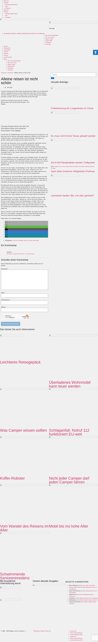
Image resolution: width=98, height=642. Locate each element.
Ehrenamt (10, 72)
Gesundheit (17, 33)
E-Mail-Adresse (5, 299)
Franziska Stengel (18, 240)
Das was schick (49, 37)
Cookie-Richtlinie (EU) (76, 634)
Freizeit (31, 33)
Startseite (3, 72)
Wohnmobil (36, 240)
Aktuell (6, 33)
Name (3, 292)
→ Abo (6, 6)
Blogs (43, 33)
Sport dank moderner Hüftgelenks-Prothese (73, 171)
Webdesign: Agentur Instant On (42, 631)
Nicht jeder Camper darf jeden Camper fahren (69, 480)
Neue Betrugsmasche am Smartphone (87, 598)
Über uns (6, 1)
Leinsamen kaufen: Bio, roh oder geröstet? (72, 195)
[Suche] (52, 78)
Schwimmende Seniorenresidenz (15, 576)
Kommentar (4, 269)
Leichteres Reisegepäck (20, 362)
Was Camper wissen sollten (23, 430)
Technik (23, 33)
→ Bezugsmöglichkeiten (10, 4)
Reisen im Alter (28, 240)
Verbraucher (11, 33)
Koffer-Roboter (12, 478)
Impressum (73, 631)
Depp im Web (49, 39)
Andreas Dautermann (75, 587)
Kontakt (6, 2)
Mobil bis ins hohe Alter (68, 526)
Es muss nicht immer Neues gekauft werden (73, 136)
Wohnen (27, 33)
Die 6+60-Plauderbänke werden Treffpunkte (73, 162)
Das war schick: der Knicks (87, 585)
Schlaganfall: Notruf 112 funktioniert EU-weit (69, 432)
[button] (6, 222)
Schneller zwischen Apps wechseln (87, 600)
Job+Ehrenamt (37, 33)
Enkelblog (48, 42)
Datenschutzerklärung (76, 633)
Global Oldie (48, 41)
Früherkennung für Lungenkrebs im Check (72, 108)
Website (3, 307)
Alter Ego (48, 44)
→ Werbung (7, 8)
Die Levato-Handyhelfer (51, 35)
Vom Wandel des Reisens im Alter (24, 528)
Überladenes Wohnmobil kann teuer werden (70, 384)
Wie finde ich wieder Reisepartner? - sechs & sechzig (20, 253)
